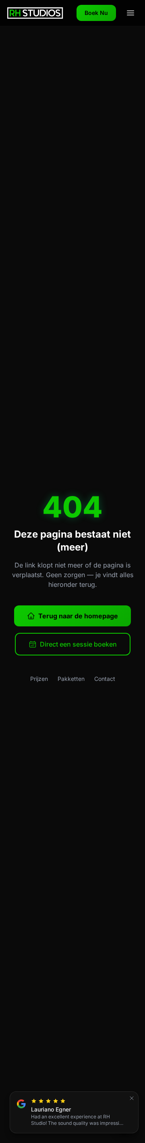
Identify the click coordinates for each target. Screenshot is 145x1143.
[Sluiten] (131, 1098)
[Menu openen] (130, 13)
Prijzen (39, 678)
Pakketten (71, 678)
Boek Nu (96, 12)
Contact (104, 678)
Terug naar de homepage (78, 616)
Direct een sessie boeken (78, 644)
